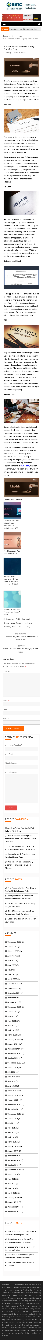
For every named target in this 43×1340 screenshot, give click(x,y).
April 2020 (11, 1086)
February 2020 (13, 1095)
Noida (14, 627)
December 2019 (13, 1105)
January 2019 (12, 1151)
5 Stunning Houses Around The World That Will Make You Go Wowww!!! (21, 839)
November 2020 (13, 1053)
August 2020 (12, 1067)
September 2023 (14, 942)
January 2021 (12, 1044)
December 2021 (13, 993)
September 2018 (14, 1170)
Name (6, 701)
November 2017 (13, 1212)
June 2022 (11, 965)
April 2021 (11, 1030)
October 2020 (12, 1058)
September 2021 (14, 1007)
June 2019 (11, 1128)
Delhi (18, 619)
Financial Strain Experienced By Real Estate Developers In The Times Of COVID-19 (11, 581)
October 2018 (12, 1165)
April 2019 (11, 1137)
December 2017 (13, 1207)
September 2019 (14, 1114)
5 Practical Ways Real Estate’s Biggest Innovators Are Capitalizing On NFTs (11, 524)
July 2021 (11, 1016)
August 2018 (12, 1174)
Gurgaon (19, 623)
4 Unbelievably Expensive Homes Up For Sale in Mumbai (19, 865)
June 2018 (11, 1179)
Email (5, 710)
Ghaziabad (26, 619)
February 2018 (13, 1198)
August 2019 (12, 1119)
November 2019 (13, 1109)
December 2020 (13, 1049)
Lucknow (28, 623)
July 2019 (11, 1123)
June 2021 (11, 1021)
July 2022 (11, 960)
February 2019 (13, 1146)
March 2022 (12, 979)
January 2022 (12, 988)
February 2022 (13, 984)
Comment (6, 671)
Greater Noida (9, 623)
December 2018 (13, 1156)
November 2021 (13, 998)
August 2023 (12, 947)
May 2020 (11, 1081)
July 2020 (11, 1072)
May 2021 (11, 1026)
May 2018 (11, 1184)
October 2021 (12, 1002)
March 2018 (12, 1193)
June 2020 (11, 1077)
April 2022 (11, 974)
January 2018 (12, 1202)
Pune (20, 627)
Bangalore (10, 619)
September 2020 (14, 1063)
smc (24, 52)
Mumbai (7, 627)
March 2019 (12, 1142)
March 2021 (12, 1035)
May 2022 (11, 970)
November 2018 (13, 1160)
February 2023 (13, 951)
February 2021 (13, 1040)
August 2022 (12, 956)
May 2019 (11, 1132)
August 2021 (12, 1012)
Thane (27, 627)
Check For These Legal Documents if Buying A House (12, 611)
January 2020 (12, 1100)
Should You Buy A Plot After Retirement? (12, 552)
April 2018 (11, 1188)
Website (6, 719)
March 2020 (12, 1091)
